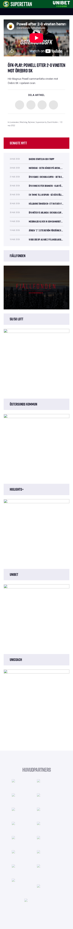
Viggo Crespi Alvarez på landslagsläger (46, 239)
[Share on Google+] (42, 104)
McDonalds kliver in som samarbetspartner (46, 221)
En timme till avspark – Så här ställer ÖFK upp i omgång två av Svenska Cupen (46, 194)
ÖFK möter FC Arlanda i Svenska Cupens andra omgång (46, 212)
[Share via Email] (53, 104)
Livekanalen (14, 122)
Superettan (40, 122)
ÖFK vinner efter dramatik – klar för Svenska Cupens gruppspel (46, 186)
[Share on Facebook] (19, 104)
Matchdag (23, 122)
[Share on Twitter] (30, 104)
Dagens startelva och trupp (41, 159)
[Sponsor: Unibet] (61, 3)
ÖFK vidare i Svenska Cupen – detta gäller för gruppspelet (46, 177)
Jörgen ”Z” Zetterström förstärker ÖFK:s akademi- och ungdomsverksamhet (46, 230)
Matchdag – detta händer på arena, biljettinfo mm (46, 168)
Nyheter (31, 122)
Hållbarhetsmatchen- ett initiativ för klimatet (46, 203)
